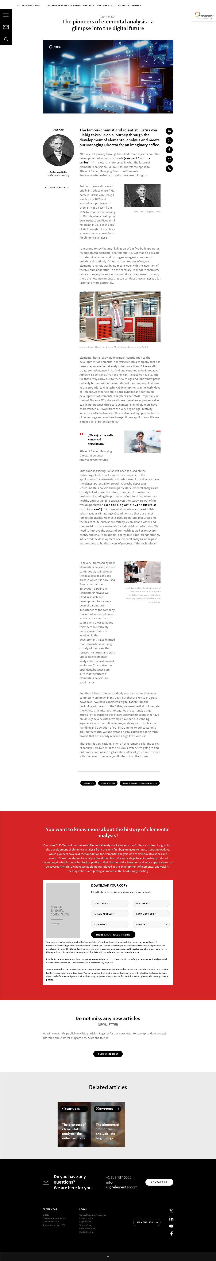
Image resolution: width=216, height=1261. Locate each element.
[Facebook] (171, 1234)
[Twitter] (171, 1211)
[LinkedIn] (171, 1219)
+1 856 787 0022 (118, 1177)
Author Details (55, 187)
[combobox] (151, 924)
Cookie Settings (86, 1231)
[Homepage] (204, 15)
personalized (146, 942)
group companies (95, 959)
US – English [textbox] (145, 1222)
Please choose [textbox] (138, 924)
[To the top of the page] (108, 1256)
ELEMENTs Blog (31, 5)
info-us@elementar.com (121, 1184)
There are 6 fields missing (113, 934)
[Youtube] (171, 1226)
